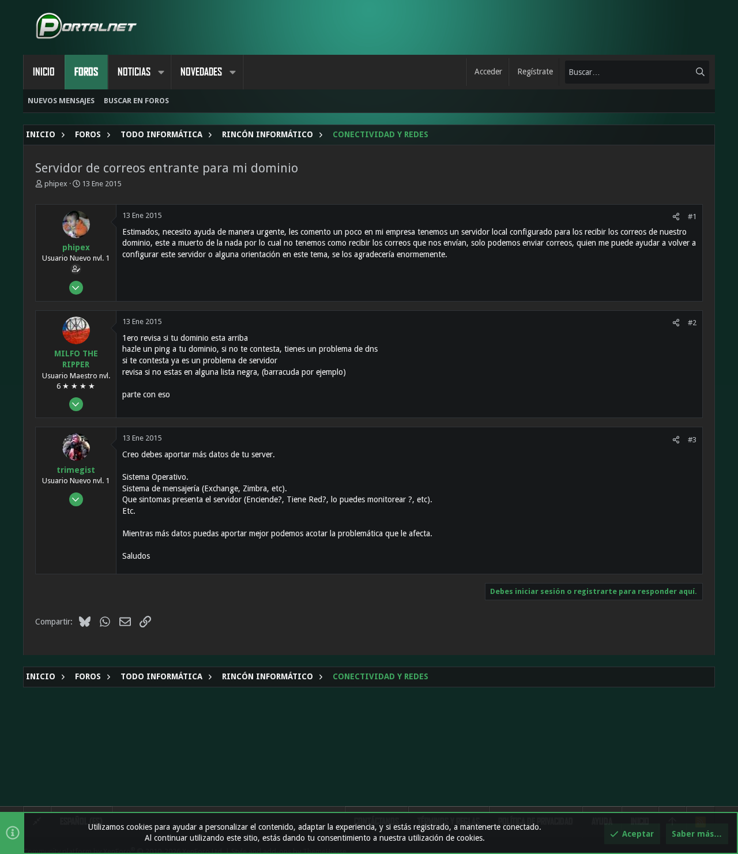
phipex (55, 183)
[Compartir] (676, 216)
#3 (692, 439)
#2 (692, 322)
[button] (161, 72)
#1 (692, 216)
